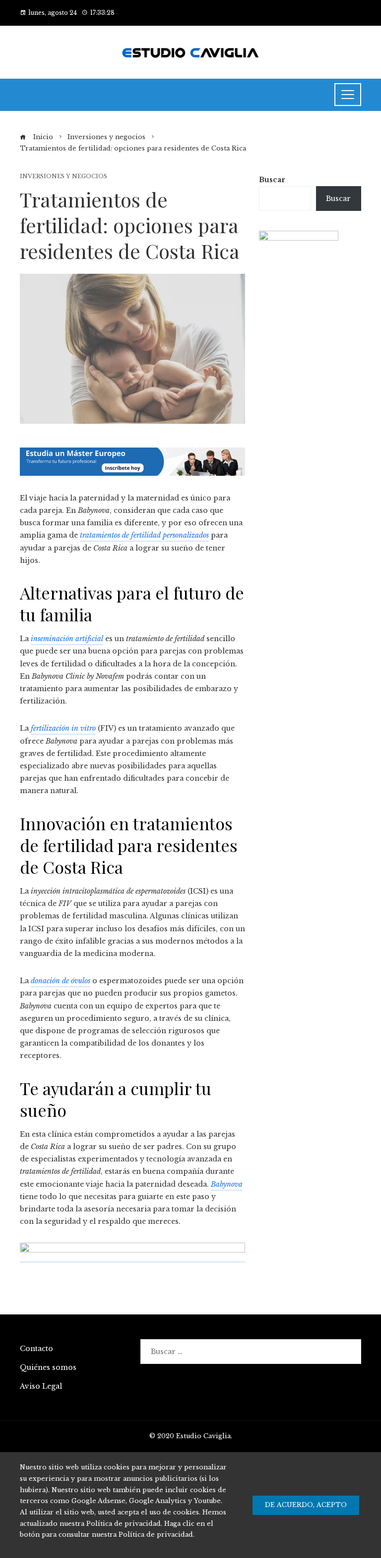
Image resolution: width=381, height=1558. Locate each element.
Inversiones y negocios (63, 176)
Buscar (272, 179)
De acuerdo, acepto (306, 1504)
